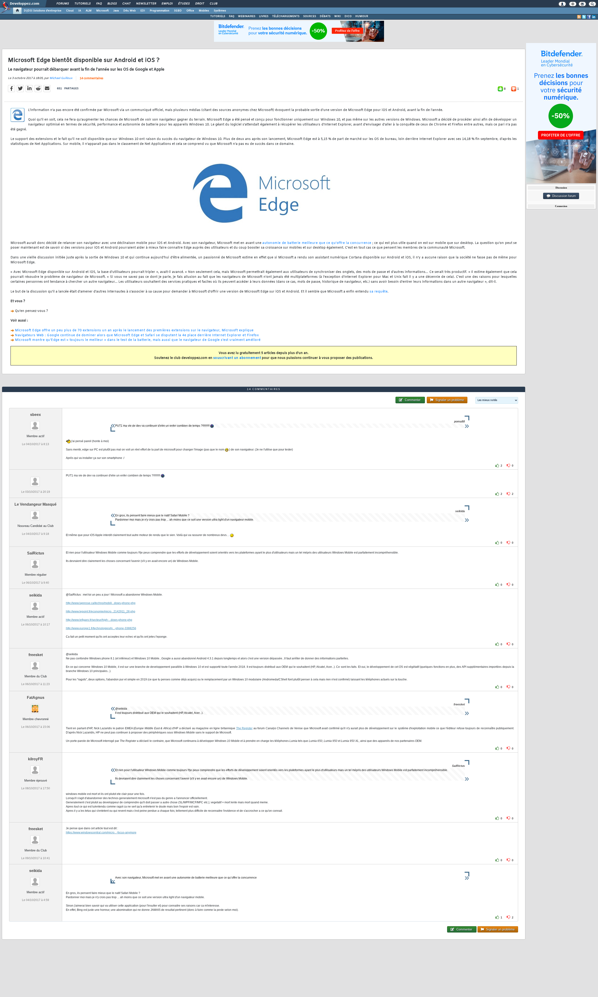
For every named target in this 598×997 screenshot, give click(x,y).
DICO (348, 16)
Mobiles (204, 10)
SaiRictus (35, 553)
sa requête (379, 291)
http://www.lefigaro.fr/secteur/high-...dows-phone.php (99, 620)
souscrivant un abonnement (237, 358)
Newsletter (145, 4)
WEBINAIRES (246, 16)
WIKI (337, 16)
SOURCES (309, 16)
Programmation (159, 10)
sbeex (35, 415)
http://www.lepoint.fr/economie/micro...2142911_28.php (100, 611)
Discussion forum (563, 196)
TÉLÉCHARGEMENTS (285, 16)
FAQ (99, 4)
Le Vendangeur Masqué (35, 504)
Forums (62, 4)
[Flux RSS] (579, 17)
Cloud (70, 10)
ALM (89, 10)
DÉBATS (325, 16)
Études (184, 4)
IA (79, 10)
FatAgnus (35, 698)
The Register (244, 728)
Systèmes (220, 10)
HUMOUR (361, 16)
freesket (35, 655)
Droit (199, 4)
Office (190, 10)
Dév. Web (129, 10)
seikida (35, 595)
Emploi (167, 4)
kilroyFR (35, 759)
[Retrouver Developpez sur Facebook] (589, 17)
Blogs (112, 4)
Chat (126, 4)
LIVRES (263, 16)
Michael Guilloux (61, 78)
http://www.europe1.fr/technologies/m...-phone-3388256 (101, 628)
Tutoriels (82, 4)
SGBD (178, 10)
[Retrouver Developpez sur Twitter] (584, 17)
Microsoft (102, 10)
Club (213, 4)
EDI (142, 10)
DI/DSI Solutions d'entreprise (42, 10)
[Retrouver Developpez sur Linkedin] (594, 17)
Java (116, 10)
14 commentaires (91, 78)
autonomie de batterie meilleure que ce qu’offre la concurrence (316, 243)
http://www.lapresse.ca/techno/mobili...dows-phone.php (100, 603)
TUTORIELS (217, 16)
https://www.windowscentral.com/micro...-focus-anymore (101, 832)
